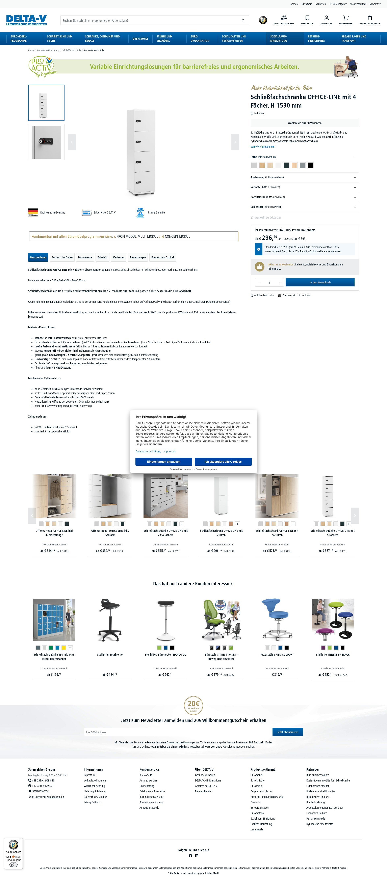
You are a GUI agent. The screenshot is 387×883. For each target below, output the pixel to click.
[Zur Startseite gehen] (26, 20)
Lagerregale (257, 829)
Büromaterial (257, 813)
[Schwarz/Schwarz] (211, 647)
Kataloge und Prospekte (152, 791)
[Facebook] (190, 855)
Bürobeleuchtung (315, 802)
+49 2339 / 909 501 (43, 785)
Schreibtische (257, 780)
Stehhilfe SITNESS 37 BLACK (333, 654)
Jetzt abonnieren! (287, 732)
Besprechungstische (261, 791)
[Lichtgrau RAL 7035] (44, 647)
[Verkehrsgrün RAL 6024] (50, 647)
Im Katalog (259, 113)
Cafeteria (255, 802)
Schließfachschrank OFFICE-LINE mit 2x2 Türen (277, 533)
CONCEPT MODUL (177, 236)
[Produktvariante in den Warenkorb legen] (181, 523)
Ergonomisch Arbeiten (318, 786)
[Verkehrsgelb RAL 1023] (63, 647)
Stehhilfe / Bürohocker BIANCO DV (165, 654)
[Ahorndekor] (54, 523)
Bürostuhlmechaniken (317, 775)
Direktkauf (307, 3)
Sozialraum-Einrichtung (263, 818)
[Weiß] (60, 523)
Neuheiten (320, 3)
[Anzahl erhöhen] (280, 282)
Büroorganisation (260, 807)
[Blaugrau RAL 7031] (37, 647)
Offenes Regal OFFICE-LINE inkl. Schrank (110, 533)
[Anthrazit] (66, 523)
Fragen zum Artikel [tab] (162, 257)
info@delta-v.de (40, 791)
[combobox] (148, 20)
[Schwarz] (172, 647)
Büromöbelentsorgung (151, 802)
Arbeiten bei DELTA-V (206, 786)
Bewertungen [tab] (138, 257)
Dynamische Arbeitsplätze (319, 824)
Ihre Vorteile (145, 775)
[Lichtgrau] (41, 523)
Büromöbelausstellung (151, 796)
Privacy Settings (92, 802)
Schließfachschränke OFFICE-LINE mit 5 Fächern (333, 533)
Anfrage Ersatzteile (149, 807)
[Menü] (20, 840)
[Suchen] (243, 20)
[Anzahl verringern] (259, 282)
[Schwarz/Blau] (218, 647)
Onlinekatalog (146, 786)
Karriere (294, 3)
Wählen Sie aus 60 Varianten (304, 123)
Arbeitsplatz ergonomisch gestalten (324, 807)
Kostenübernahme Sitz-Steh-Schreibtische (328, 780)
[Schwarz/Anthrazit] (224, 647)
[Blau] (165, 647)
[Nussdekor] (231, 523)
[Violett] (323, 647)
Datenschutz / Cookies (95, 796)
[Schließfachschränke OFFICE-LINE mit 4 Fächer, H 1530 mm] (153, 142)
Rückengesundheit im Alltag (321, 791)
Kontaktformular (55, 797)
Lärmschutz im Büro (316, 813)
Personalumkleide (315, 818)
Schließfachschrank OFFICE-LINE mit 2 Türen (221, 533)
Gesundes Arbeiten (205, 775)
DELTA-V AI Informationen (208, 780)
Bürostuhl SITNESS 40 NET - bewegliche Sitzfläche (221, 657)
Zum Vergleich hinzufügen (296, 295)
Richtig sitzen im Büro (317, 796)
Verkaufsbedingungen (95, 780)
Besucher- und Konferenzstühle (267, 796)
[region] (134, 142)
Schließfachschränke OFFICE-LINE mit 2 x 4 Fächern (166, 533)
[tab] (38, 257)
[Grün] (159, 647)
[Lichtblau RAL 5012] (57, 647)
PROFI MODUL (126, 236)
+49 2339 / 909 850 (43, 780)
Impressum (89, 775)
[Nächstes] (235, 142)
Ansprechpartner (358, 3)
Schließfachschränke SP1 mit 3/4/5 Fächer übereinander (54, 657)
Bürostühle (256, 786)
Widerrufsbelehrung (94, 786)
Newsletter (375, 3)
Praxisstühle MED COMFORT (277, 654)
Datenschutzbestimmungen (181, 742)
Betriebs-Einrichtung (261, 824)
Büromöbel (256, 775)
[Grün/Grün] (231, 647)
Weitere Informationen (263, 147)
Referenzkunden (203, 791)
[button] (46, 103)
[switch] (13, 864)
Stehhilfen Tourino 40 (110, 654)
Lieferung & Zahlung (95, 791)
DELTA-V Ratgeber (338, 3)
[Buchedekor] (47, 523)
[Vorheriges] (72, 142)
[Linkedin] (196, 855)
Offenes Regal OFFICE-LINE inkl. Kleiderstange (54, 533)
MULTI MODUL (148, 236)
